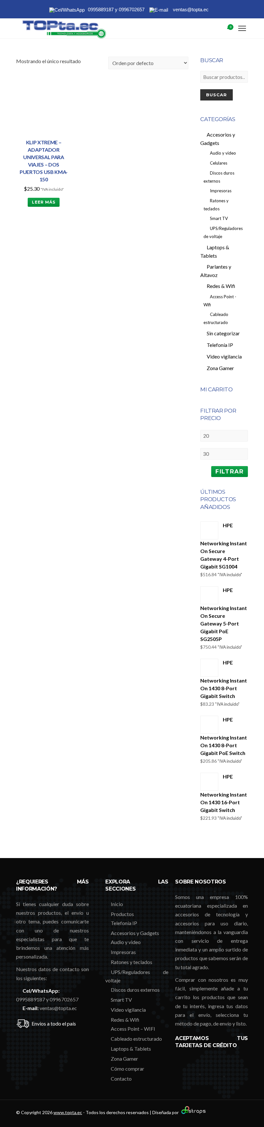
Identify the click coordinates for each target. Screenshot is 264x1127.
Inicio (117, 904)
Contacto (121, 1078)
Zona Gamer (124, 1058)
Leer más (43, 202)
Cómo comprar (127, 1068)
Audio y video (126, 942)
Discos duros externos (135, 990)
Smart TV (121, 1000)
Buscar (216, 94)
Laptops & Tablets (131, 1049)
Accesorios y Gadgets (135, 933)
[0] (222, 29)
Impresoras (123, 952)
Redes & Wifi (125, 1020)
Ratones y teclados (131, 962)
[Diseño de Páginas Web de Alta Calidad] (193, 1112)
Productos (122, 914)
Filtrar (229, 471)
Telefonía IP (124, 923)
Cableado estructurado (136, 1039)
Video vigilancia (128, 1010)
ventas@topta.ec (58, 1008)
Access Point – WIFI (133, 1029)
